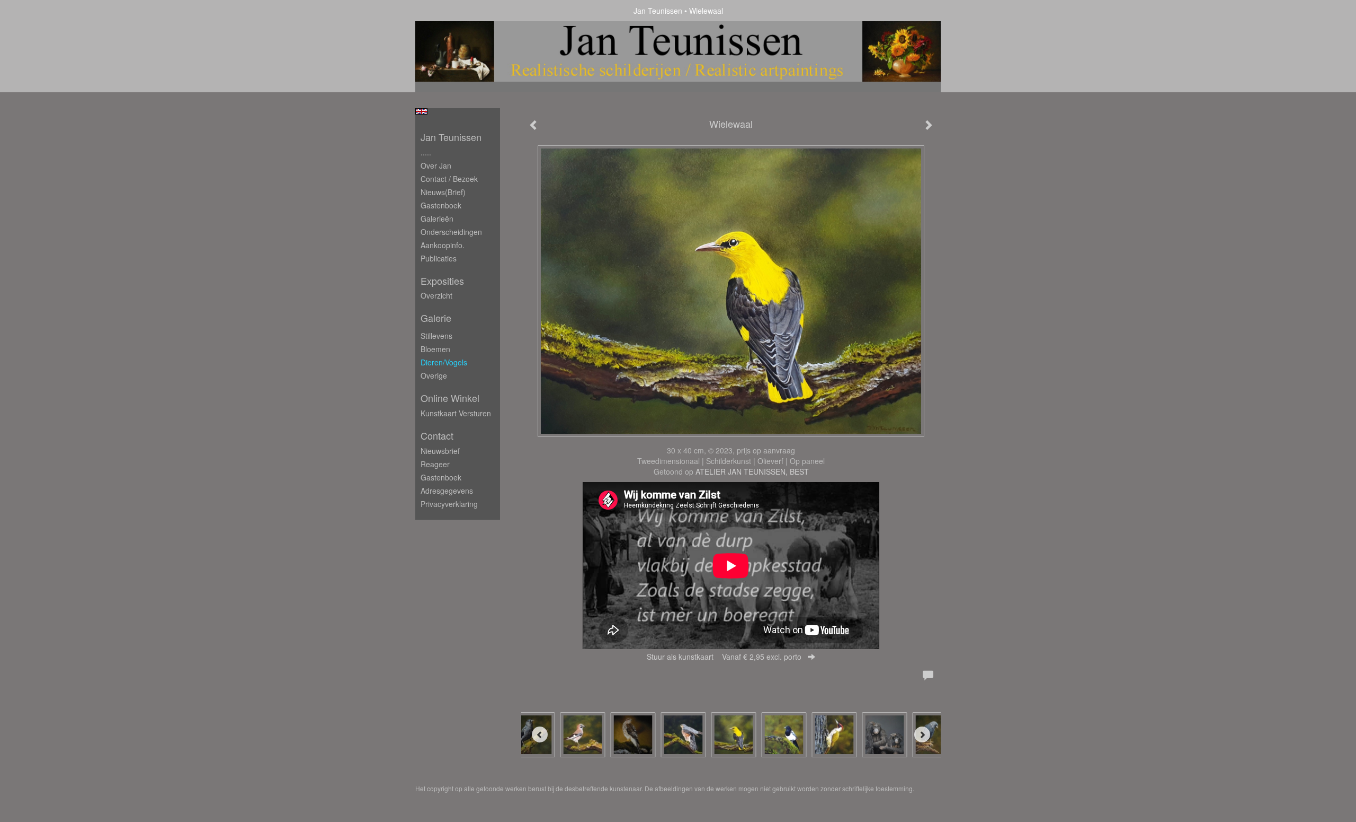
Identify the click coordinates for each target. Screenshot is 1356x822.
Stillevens (436, 335)
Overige (434, 375)
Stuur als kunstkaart (724, 656)
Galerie (436, 318)
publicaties (439, 258)
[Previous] (540, 734)
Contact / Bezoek (449, 178)
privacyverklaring (449, 504)
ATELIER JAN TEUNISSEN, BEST (752, 471)
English (421, 111)
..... (426, 152)
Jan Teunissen (658, 10)
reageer (435, 464)
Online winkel (450, 398)
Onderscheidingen (451, 231)
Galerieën (437, 218)
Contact (437, 435)
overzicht (436, 295)
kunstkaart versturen (456, 413)
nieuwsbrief (440, 450)
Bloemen (435, 349)
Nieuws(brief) (443, 192)
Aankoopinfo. (443, 245)
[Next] (922, 734)
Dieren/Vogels (444, 362)
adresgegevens (447, 490)
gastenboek (441, 477)
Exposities (442, 280)
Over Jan (436, 165)
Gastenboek (441, 205)
